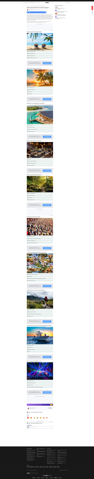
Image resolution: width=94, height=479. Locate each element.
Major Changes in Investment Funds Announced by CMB (59, 8)
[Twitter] (63, 470)
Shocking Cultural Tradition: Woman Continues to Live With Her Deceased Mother (61, 12)
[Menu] (24, 2)
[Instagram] (60, 470)
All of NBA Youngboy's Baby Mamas (51, 455)
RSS (36, 470)
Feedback (28, 470)
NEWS (29, 2)
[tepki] (28, 418)
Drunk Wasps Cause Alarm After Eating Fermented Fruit (60, 18)
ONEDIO (26, 2)
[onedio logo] (47, 2)
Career (35, 470)
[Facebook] (62, 470)
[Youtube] (65, 470)
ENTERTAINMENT (33, 2)
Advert (33, 470)
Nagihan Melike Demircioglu (34, 9)
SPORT (39, 2)
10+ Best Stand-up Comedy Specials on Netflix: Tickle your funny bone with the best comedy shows (61, 453)
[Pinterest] (66, 470)
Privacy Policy (30, 470)
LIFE (36, 2)
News (56, 13)
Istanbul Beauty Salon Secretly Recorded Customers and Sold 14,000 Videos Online (60, 15)
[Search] (67, 2)
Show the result (47, 63)
